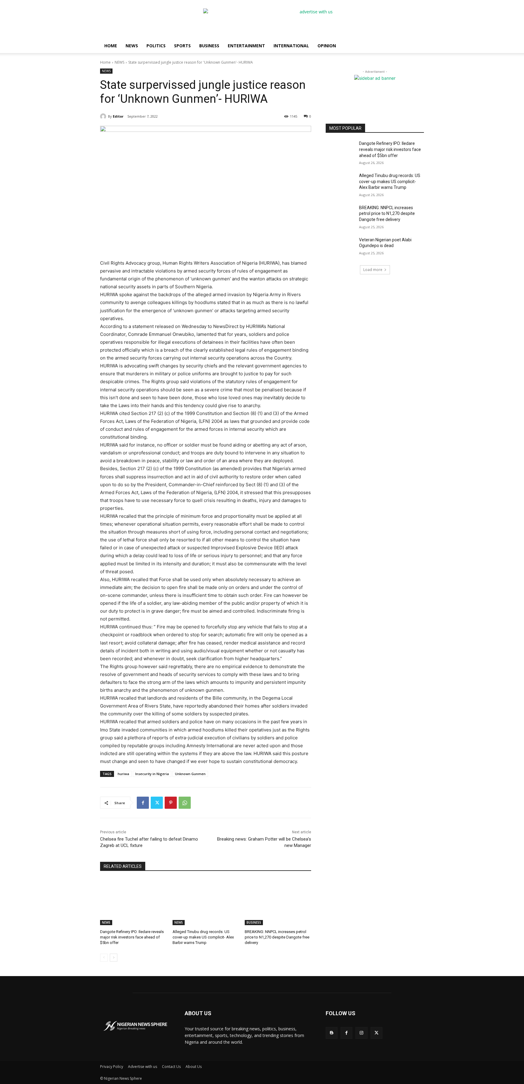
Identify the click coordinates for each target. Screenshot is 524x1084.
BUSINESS (209, 46)
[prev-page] (104, 958)
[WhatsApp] (185, 803)
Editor (118, 116)
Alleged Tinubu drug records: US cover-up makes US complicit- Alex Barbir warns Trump (203, 937)
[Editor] (104, 116)
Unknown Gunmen (190, 773)
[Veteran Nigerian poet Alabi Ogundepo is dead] (340, 247)
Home (105, 62)
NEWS (132, 46)
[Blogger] (332, 1033)
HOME (110, 46)
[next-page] (113, 958)
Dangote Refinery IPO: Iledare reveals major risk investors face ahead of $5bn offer (132, 937)
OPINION (326, 46)
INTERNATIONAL (291, 46)
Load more (372, 269)
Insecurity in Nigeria (152, 773)
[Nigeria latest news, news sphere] (135, 1026)
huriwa (123, 773)
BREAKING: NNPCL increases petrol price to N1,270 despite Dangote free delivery (277, 937)
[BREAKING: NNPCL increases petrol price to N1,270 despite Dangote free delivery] (278, 902)
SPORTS (182, 46)
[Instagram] (361, 1033)
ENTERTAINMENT (246, 46)
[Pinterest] (171, 803)
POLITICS (156, 46)
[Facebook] (143, 803)
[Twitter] (157, 803)
